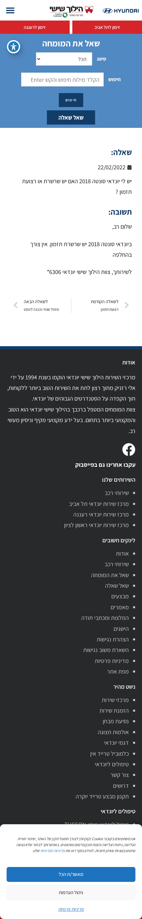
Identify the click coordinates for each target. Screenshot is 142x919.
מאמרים (120, 607)
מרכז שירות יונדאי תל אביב (99, 504)
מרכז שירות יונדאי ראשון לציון (96, 525)
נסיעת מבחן (116, 721)
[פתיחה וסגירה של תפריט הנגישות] (13, 46)
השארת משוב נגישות (106, 650)
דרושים (121, 785)
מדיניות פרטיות (112, 661)
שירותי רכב (117, 493)
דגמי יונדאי (116, 742)
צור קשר (119, 775)
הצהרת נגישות (113, 639)
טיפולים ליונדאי (112, 764)
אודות (122, 553)
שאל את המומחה (110, 575)
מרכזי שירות (115, 700)
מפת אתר (118, 671)
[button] (10, 10)
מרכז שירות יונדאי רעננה (101, 514)
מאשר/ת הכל (71, 874)
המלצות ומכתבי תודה (105, 618)
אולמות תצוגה (113, 732)
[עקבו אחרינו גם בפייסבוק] (128, 449)
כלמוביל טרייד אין (109, 753)
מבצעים (120, 596)
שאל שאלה (71, 117)
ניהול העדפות (71, 892)
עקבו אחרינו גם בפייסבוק (105, 464)
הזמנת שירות (114, 710)
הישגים (121, 628)
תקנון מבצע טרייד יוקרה (102, 796)
